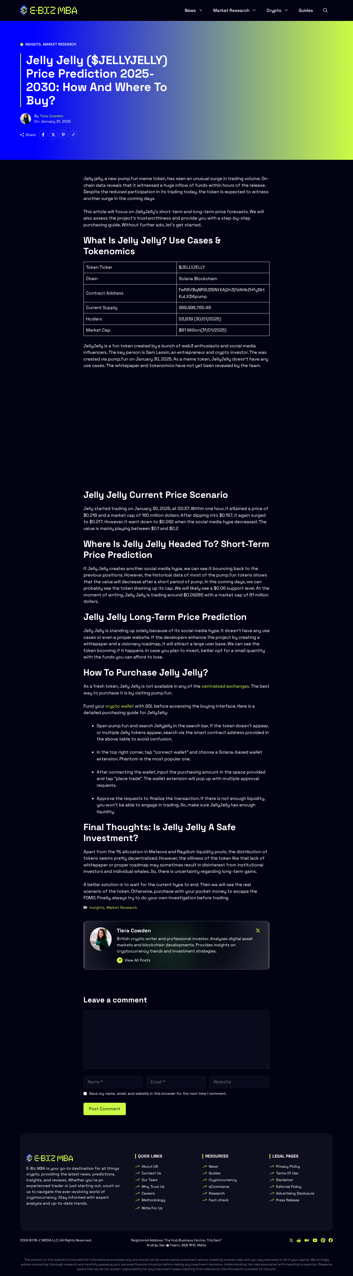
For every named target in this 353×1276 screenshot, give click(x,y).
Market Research (231, 10)
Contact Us (151, 1173)
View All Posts (137, 960)
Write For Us (152, 1208)
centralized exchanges (225, 686)
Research (217, 1193)
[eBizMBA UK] (48, 10)
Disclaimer (284, 1179)
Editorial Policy (288, 1186)
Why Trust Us (153, 1186)
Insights (33, 44)
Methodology (153, 1200)
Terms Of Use (287, 1173)
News (190, 10)
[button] (325, 10)
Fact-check (219, 1200)
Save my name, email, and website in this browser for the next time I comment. (158, 1093)
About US (150, 1166)
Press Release (287, 1200)
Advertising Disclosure (295, 1193)
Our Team (150, 1179)
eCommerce (219, 1186)
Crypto (274, 10)
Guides (306, 10)
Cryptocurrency (223, 1179)
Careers (148, 1193)
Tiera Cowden (51, 116)
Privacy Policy (288, 1166)
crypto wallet (119, 706)
